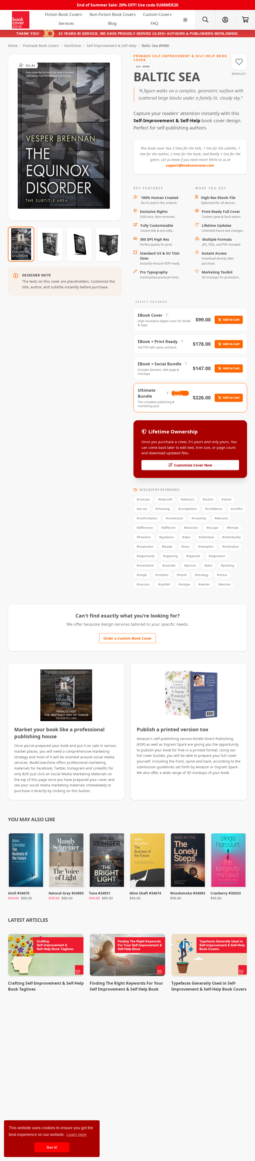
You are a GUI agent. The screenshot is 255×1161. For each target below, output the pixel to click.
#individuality (231, 537)
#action (208, 499)
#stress (222, 575)
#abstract (187, 499)
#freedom (144, 537)
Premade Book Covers (41, 45)
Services (66, 23)
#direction (191, 528)
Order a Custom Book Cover (127, 638)
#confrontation (147, 518)
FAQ (154, 23)
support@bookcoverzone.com (190, 165)
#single (142, 575)
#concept (143, 499)
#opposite (193, 556)
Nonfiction (72, 45)
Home (13, 45)
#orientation (145, 565)
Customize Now (67, 137)
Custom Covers (157, 14)
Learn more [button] (76, 1134)
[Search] (205, 20)
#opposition (217, 556)
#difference (145, 528)
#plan (208, 565)
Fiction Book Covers (63, 14)
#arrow (142, 509)
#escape (212, 528)
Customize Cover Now (193, 465)
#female (233, 528)
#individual (206, 537)
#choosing (162, 509)
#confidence (213, 509)
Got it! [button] (52, 1147)
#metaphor (206, 546)
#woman (224, 584)
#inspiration (145, 546)
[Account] (225, 20)
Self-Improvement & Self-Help (111, 45)
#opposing (170, 556)
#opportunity (146, 556)
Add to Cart (231, 319)
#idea (186, 537)
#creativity (198, 518)
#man (185, 546)
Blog (112, 23)
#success (143, 584)
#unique (184, 584)
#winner (204, 584)
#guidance (166, 537)
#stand (182, 575)
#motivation (230, 546)
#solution (161, 575)
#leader (167, 546)
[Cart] (245, 20)
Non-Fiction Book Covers (112, 14)
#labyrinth (165, 499)
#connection (174, 518)
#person (190, 565)
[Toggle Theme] (185, 20)
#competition (187, 509)
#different (168, 528)
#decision (221, 518)
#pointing (227, 565)
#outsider (169, 565)
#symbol (164, 584)
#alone (226, 499)
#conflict (237, 509)
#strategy (201, 575)
